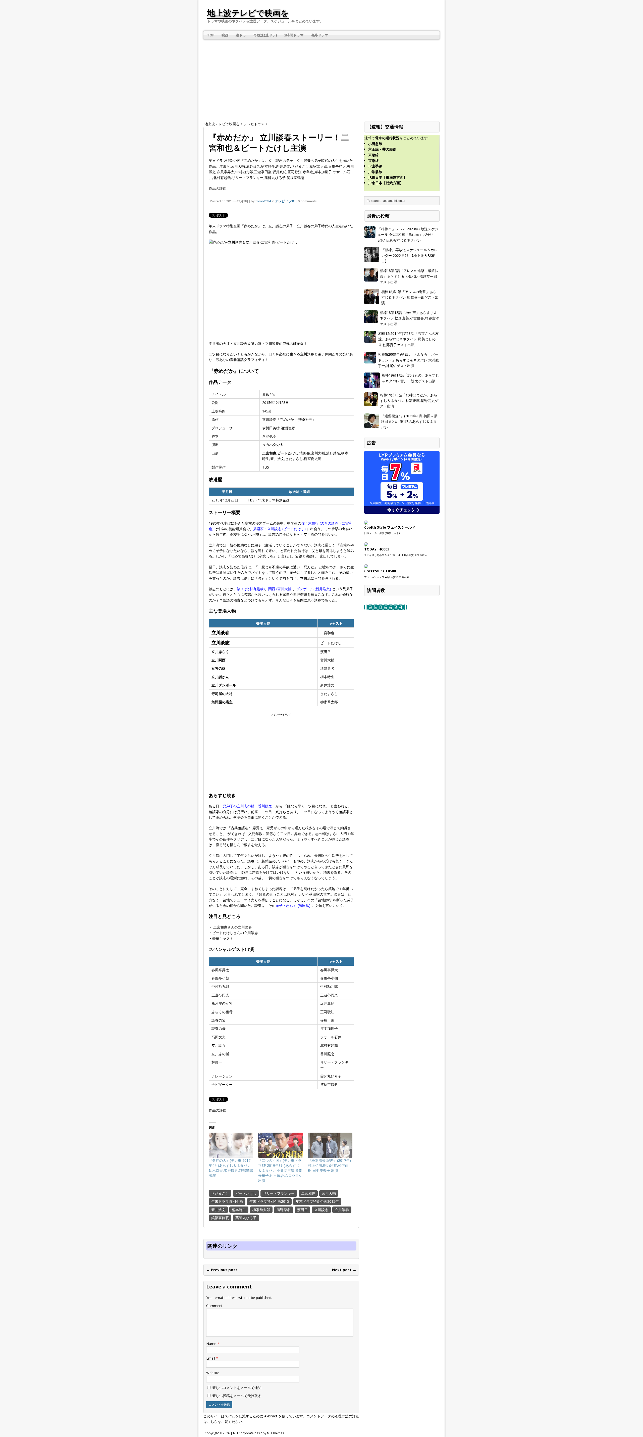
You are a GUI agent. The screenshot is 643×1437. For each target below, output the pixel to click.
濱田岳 (302, 1209)
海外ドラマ (319, 35)
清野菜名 (284, 1209)
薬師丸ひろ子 (245, 1217)
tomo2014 (263, 201)
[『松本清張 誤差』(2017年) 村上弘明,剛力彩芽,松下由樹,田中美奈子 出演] (330, 1145)
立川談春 (342, 1209)
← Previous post (221, 1269)
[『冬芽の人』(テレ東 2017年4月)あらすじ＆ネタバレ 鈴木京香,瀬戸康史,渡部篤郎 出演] (231, 1145)
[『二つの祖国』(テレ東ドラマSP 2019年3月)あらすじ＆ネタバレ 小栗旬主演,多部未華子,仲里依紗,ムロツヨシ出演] (280, 1145)
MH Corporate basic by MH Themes (258, 1433)
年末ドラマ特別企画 (227, 1201)
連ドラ (241, 35)
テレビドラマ (285, 201)
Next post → (344, 1269)
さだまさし (220, 1193)
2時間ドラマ (294, 35)
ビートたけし (245, 1193)
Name (211, 1343)
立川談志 (321, 1209)
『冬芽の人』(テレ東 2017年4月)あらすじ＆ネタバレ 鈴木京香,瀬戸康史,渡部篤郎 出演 (231, 1168)
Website (212, 1372)
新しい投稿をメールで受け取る (236, 1395)
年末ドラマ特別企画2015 (269, 1201)
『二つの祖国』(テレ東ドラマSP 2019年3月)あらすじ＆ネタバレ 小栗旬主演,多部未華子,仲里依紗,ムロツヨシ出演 (280, 1170)
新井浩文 (218, 1209)
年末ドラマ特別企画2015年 (317, 1201)
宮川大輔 (329, 1193)
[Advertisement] (321, 78)
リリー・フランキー (279, 1193)
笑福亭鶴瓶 (220, 1217)
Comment (214, 1305)
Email (211, 1358)
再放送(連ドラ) (265, 35)
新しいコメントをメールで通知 (236, 1387)
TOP (211, 35)
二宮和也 (308, 1193)
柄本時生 (239, 1209)
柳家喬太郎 (261, 1209)
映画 (225, 35)
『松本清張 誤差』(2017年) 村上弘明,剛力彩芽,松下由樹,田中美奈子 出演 (329, 1165)
